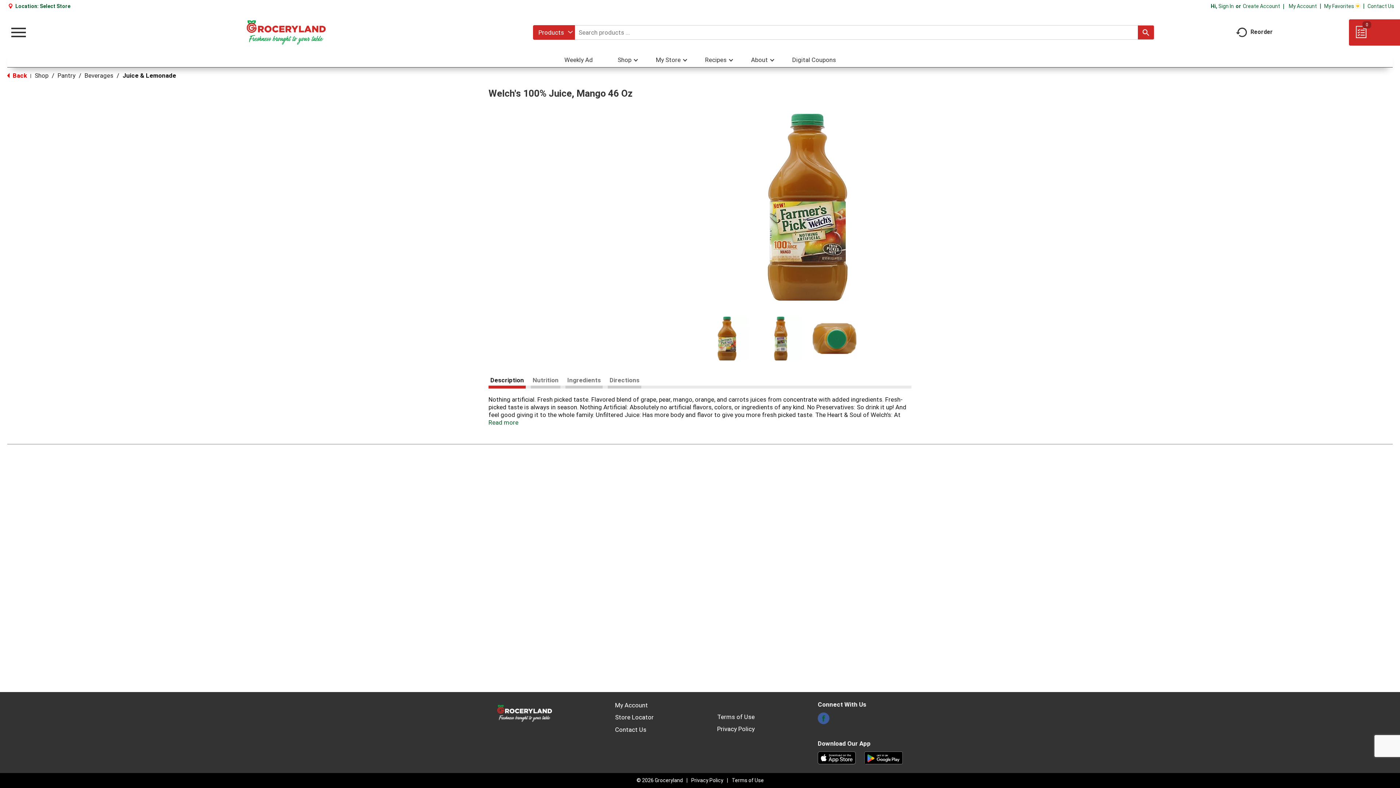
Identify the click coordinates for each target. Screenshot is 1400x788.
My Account (1303, 6)
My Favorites (1339, 6)
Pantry (66, 75)
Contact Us (1381, 6)
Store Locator (634, 717)
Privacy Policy (736, 729)
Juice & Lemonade (149, 75)
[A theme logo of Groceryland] (286, 32)
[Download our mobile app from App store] (837, 757)
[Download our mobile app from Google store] (883, 757)
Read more (503, 422)
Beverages (99, 75)
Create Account (1261, 6)
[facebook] (823, 720)
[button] (727, 338)
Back (19, 75)
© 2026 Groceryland (660, 780)
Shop (41, 75)
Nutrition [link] (546, 380)
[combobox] (554, 32)
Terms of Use (736, 717)
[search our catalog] (1146, 32)
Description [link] (507, 380)
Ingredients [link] (584, 380)
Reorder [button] (1262, 31)
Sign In (1226, 6)
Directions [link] (624, 380)
